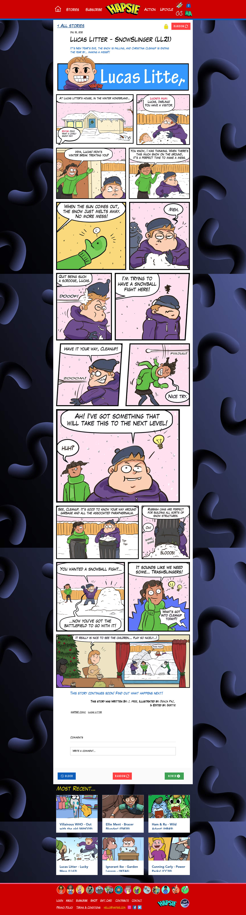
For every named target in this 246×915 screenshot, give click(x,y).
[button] (188, 5)
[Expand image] (123, 72)
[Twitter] (140, 907)
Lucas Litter (95, 712)
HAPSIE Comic (78, 712)
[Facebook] (134, 907)
